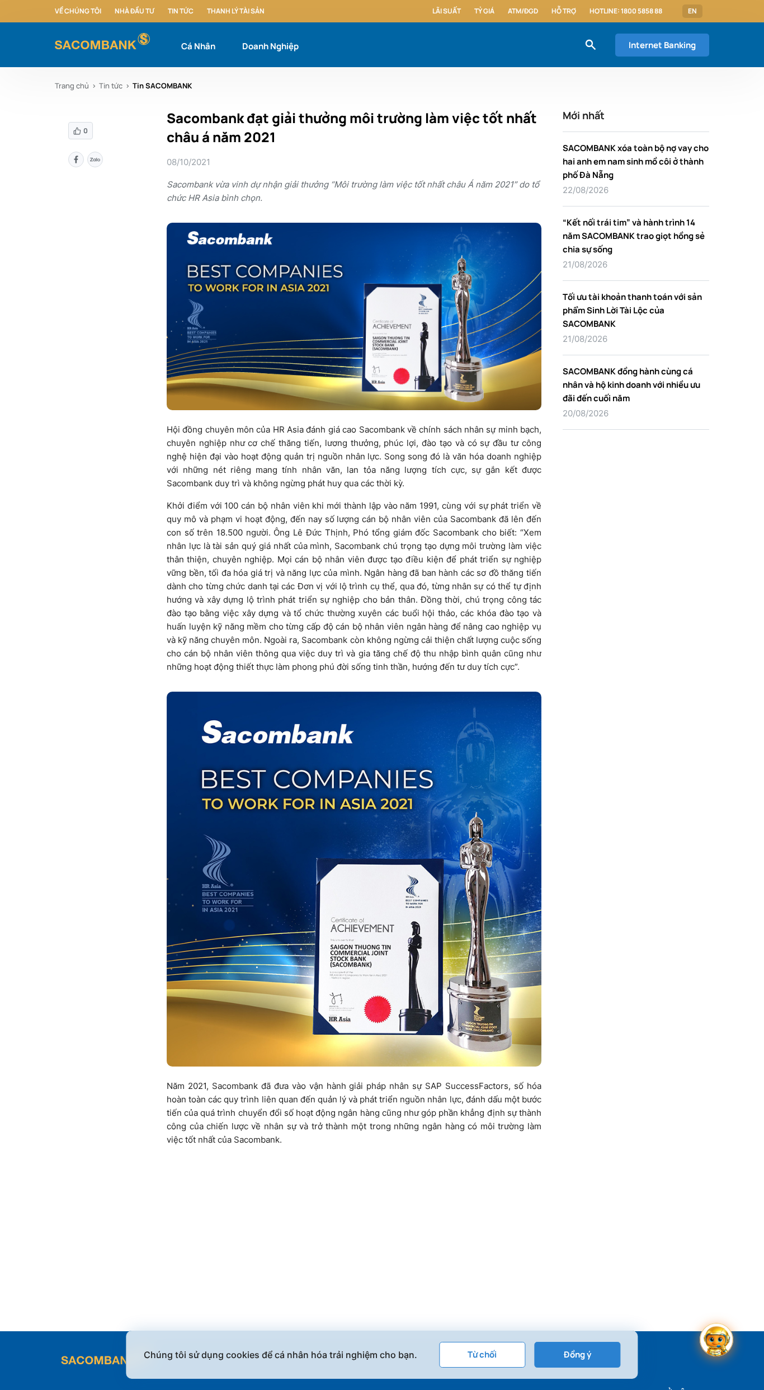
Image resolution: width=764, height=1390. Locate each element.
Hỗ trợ (563, 11)
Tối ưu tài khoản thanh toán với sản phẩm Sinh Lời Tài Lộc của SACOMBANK (632, 310)
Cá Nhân (198, 46)
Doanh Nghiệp (270, 46)
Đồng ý (577, 1354)
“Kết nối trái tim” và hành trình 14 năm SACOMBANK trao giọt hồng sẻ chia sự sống (634, 236)
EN (692, 11)
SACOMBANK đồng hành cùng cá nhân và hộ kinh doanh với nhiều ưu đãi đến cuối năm (631, 384)
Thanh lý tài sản (236, 11)
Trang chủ (72, 86)
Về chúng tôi (78, 11)
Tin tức (181, 11)
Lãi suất (446, 11)
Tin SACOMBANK (162, 86)
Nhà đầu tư (134, 11)
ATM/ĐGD (523, 11)
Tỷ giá (484, 11)
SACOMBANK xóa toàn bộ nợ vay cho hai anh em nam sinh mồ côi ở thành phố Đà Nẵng (636, 161)
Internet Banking (662, 45)
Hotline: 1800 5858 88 (625, 11)
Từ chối (482, 1354)
